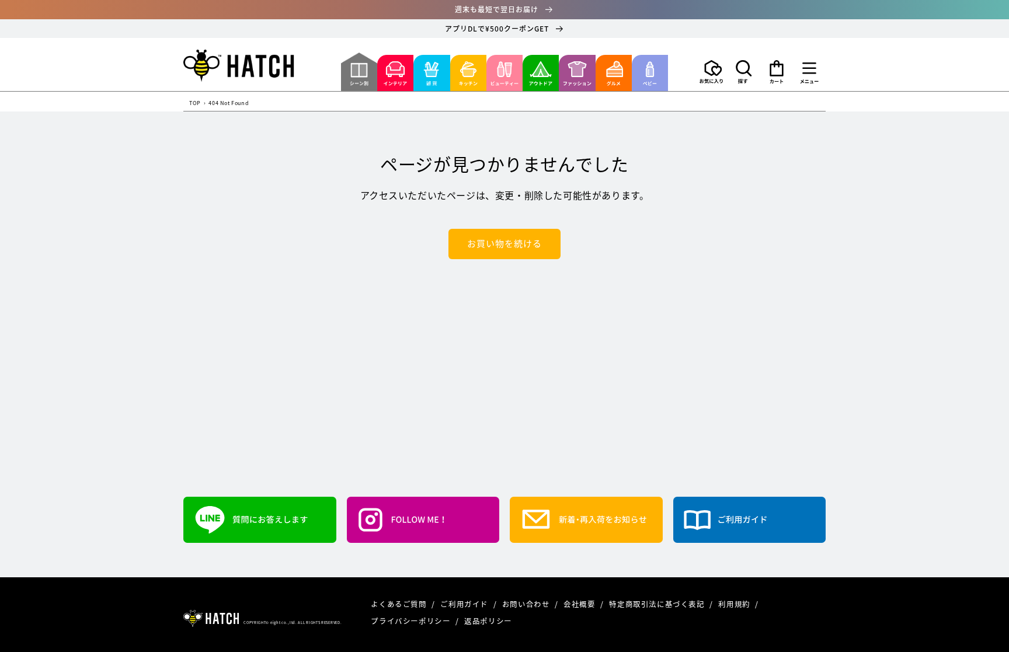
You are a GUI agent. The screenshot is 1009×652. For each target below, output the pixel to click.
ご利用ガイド (465, 603)
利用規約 (735, 603)
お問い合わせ (527, 603)
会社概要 (580, 603)
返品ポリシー (488, 620)
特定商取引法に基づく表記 (658, 603)
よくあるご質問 (400, 603)
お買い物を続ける (504, 243)
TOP (195, 103)
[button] (744, 72)
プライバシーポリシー (412, 620)
